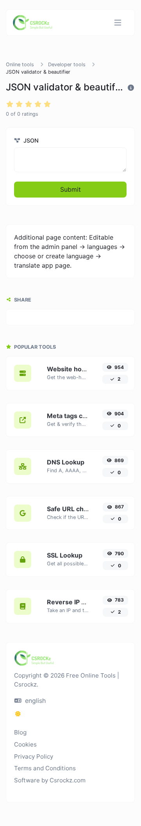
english (34, 700)
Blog (20, 732)
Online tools (20, 64)
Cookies (25, 744)
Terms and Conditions (45, 768)
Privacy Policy (33, 756)
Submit (70, 189)
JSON (30, 140)
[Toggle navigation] (117, 22)
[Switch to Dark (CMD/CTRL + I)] (18, 714)
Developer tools (67, 64)
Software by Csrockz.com (50, 780)
